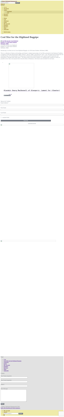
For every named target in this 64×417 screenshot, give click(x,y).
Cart (8, 12)
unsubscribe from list (32, 123)
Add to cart (7, 95)
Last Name (3, 112)
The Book (6, 8)
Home (5, 7)
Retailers (6, 15)
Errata (5, 22)
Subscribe (6, 29)
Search (17, 2)
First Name (3, 107)
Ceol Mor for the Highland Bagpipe (12, 361)
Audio (5, 10)
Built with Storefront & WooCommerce (10, 408)
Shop (5, 28)
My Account (7, 23)
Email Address (4, 102)
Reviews (6, 14)
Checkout (9, 11)
